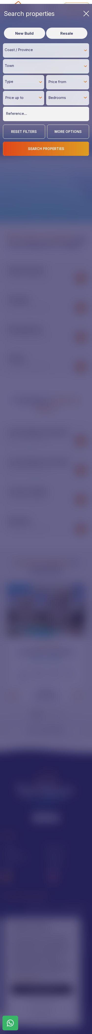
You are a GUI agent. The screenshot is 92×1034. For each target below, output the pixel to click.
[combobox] (46, 50)
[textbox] (47, 50)
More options (68, 131)
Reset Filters (24, 131)
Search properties (29, 13)
